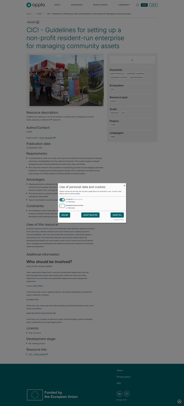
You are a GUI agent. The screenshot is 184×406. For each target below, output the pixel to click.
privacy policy (75, 193)
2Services (70, 202)
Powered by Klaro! (119, 219)
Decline (65, 215)
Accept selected (90, 215)
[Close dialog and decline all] (124, 184)
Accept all (117, 215)
